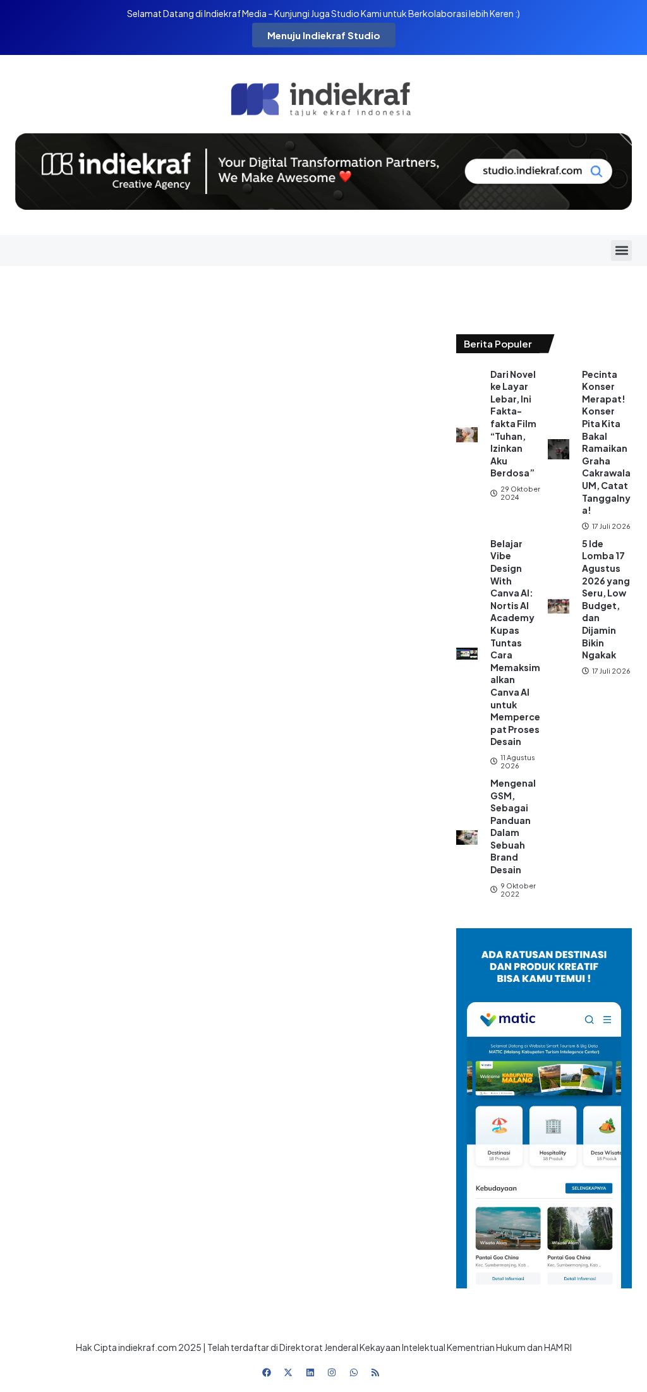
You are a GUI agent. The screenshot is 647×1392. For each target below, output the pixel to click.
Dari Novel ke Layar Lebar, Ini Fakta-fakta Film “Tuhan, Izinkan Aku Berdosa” (513, 423)
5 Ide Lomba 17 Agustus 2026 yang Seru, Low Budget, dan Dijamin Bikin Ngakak (606, 599)
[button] (621, 250)
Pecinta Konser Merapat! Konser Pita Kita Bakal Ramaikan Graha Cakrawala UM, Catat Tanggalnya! (606, 442)
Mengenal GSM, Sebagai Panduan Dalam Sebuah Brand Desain (513, 826)
